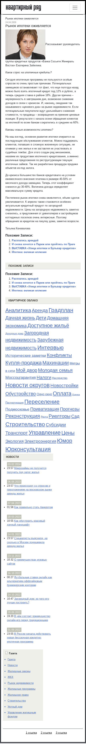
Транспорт (16, 433)
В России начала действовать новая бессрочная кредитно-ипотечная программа (29, 637)
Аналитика (18, 310)
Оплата (62, 393)
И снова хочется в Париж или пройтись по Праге (43, 244)
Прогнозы (70, 409)
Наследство (59, 378)
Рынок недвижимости (21, 683)
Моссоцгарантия (20, 377)
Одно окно (44, 394)
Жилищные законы (19, 671)
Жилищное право (18, 694)
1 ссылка (31, 732)
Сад (75, 416)
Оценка (76, 394)
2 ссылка (46, 732)
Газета (11, 659)
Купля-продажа (23, 363)
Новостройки (64, 385)
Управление (45, 432)
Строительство (25, 424)
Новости (12, 456)
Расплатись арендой (25, 240)
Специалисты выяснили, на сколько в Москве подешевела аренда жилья (27, 542)
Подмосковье (17, 409)
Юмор (64, 441)
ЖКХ (10, 677)
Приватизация (44, 409)
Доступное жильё (48, 325)
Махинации (55, 362)
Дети (41, 317)
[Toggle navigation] (75, 8)
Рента (44, 416)
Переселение (42, 402)
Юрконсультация (28, 449)
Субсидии (56, 424)
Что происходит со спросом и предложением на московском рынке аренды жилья (29, 489)
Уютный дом (15, 706)
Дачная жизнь (20, 317)
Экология (14, 441)
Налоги (44, 377)
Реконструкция (22, 416)
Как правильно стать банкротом (33, 507)
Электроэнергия (40, 441)
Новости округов (27, 385)
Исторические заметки (25, 355)
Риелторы (59, 416)
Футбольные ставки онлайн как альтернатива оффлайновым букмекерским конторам (29, 581)
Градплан (61, 310)
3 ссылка (61, 732)
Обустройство (20, 393)
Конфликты (59, 355)
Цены (68, 433)
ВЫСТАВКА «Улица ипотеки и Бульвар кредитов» (44, 248)
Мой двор (26, 370)
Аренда (40, 310)
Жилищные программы (21, 688)
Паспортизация (14, 402)
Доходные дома (14, 333)
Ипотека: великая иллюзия (29, 252)
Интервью (50, 347)
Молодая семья (55, 370)
